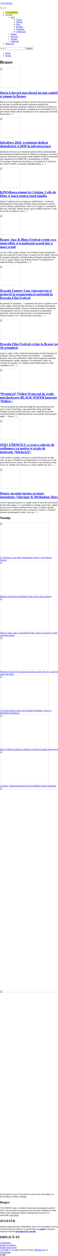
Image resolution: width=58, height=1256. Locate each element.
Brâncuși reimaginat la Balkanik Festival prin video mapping (26, 596)
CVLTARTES (6, 3)
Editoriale (15, 41)
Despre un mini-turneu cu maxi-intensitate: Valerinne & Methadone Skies (29, 495)
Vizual (19, 19)
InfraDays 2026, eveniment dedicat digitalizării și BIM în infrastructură (25, 144)
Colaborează (5, 1243)
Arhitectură (21, 32)
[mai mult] (14, 1215)
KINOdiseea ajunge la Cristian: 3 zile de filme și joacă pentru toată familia (28, 194)
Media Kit (9, 44)
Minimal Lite (39, 1250)
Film (18, 24)
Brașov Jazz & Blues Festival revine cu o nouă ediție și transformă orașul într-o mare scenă (28, 243)
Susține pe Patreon (8, 1245)
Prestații (19, 27)
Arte (13, 17)
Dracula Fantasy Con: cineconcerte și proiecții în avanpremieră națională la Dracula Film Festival (26, 294)
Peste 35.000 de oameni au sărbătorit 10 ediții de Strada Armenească (29, 749)
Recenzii (14, 36)
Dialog (14, 34)
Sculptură (20, 29)
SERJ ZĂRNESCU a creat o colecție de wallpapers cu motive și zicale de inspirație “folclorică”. (27, 448)
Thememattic (5, 1252)
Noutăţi (14, 39)
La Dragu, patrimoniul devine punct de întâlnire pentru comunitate (28, 786)
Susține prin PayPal (8, 1247)
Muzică (19, 22)
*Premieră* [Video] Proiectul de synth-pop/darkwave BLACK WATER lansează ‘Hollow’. (28, 397)
